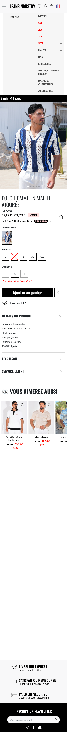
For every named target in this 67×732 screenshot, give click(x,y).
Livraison (9, 358)
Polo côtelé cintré (41, 437)
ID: (3, 210)
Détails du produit (17, 316)
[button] (40, 6)
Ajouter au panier (27, 292)
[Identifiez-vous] (46, 6)
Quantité (7, 266)
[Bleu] (7, 238)
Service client (13, 371)
